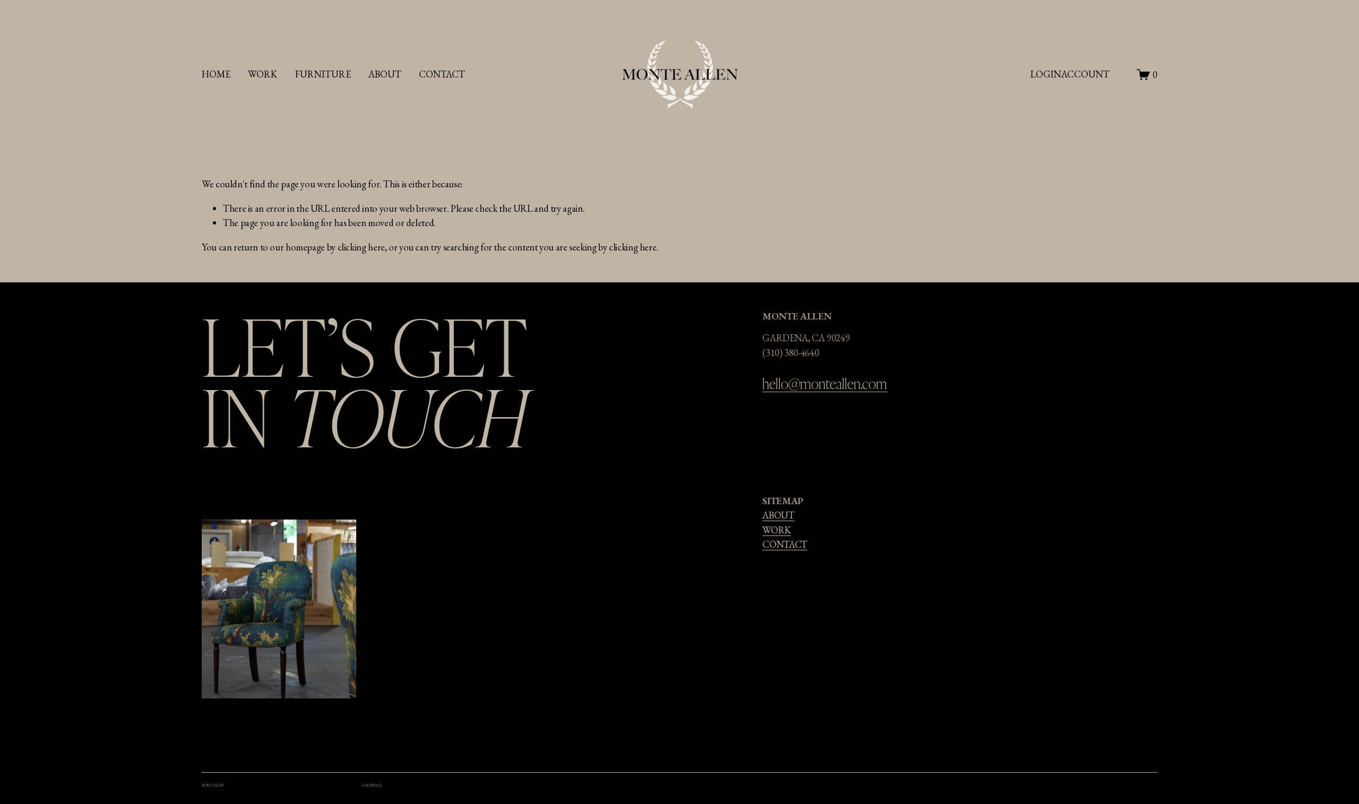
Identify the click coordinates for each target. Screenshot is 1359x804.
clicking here (361, 247)
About (384, 74)
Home (216, 74)
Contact (442, 74)
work (262, 74)
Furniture (323, 74)
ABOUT (778, 515)
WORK (776, 530)
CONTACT (784, 544)
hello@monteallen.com (824, 383)
